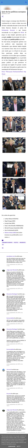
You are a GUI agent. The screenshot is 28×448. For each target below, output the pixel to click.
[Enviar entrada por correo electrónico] (2, 240)
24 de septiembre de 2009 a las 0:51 (16, 432)
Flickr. (22, 32)
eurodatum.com (11, 256)
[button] (2, 17)
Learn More (11, 446)
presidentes (22, 242)
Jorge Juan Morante (12, 270)
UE (2, 244)
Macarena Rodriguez (12, 294)
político (16, 242)
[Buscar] (26, 2)
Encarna (9, 393)
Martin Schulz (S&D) (10, 232)
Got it (18, 446)
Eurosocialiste (10, 318)
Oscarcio (9, 369)
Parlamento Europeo (9, 30)
